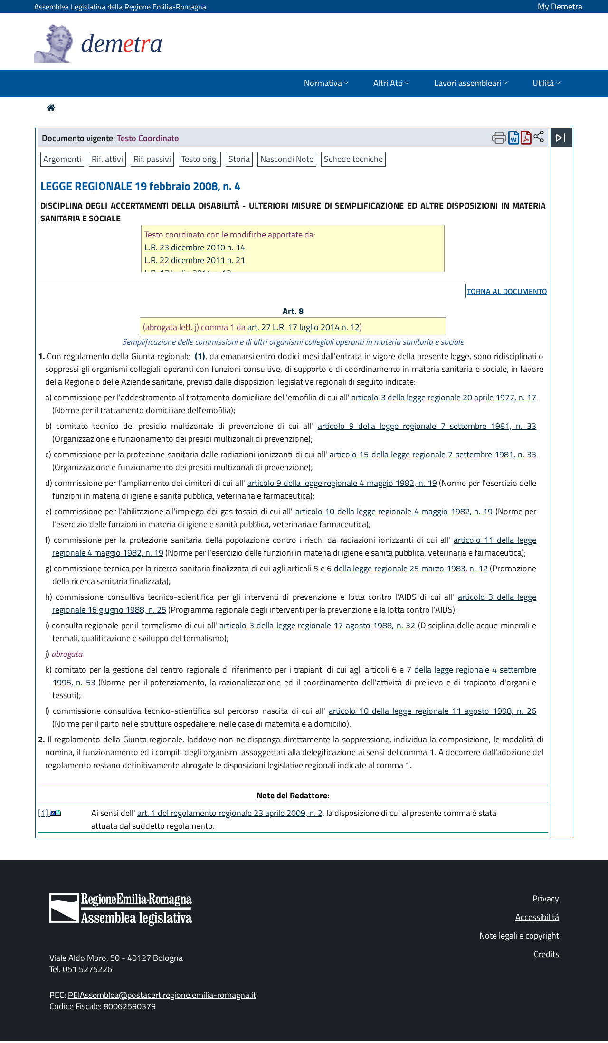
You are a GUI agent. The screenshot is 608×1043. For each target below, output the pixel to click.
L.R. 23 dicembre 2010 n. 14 (194, 247)
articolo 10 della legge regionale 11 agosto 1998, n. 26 (432, 710)
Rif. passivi (152, 158)
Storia (239, 158)
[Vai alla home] (51, 107)
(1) (200, 356)
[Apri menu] (560, 137)
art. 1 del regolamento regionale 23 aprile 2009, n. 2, (230, 812)
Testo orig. (199, 158)
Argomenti (62, 158)
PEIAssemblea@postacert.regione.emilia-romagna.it (162, 994)
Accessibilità (537, 916)
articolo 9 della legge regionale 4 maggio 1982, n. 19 (342, 482)
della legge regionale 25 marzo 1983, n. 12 (411, 568)
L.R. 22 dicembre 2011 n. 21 (194, 260)
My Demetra (560, 6)
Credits (546, 954)
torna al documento (507, 291)
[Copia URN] (538, 137)
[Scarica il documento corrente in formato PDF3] (526, 139)
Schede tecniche (353, 158)
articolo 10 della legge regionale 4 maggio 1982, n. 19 (394, 511)
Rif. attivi (107, 158)
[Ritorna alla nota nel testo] (53, 812)
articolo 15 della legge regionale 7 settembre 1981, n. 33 (433, 454)
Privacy (545, 898)
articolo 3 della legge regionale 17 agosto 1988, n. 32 (317, 625)
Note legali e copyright (519, 935)
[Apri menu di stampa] (499, 138)
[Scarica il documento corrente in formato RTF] (513, 139)
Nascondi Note (287, 158)
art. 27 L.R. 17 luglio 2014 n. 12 (303, 327)
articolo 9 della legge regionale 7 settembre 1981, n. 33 (427, 425)
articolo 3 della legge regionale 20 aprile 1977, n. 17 (444, 397)
